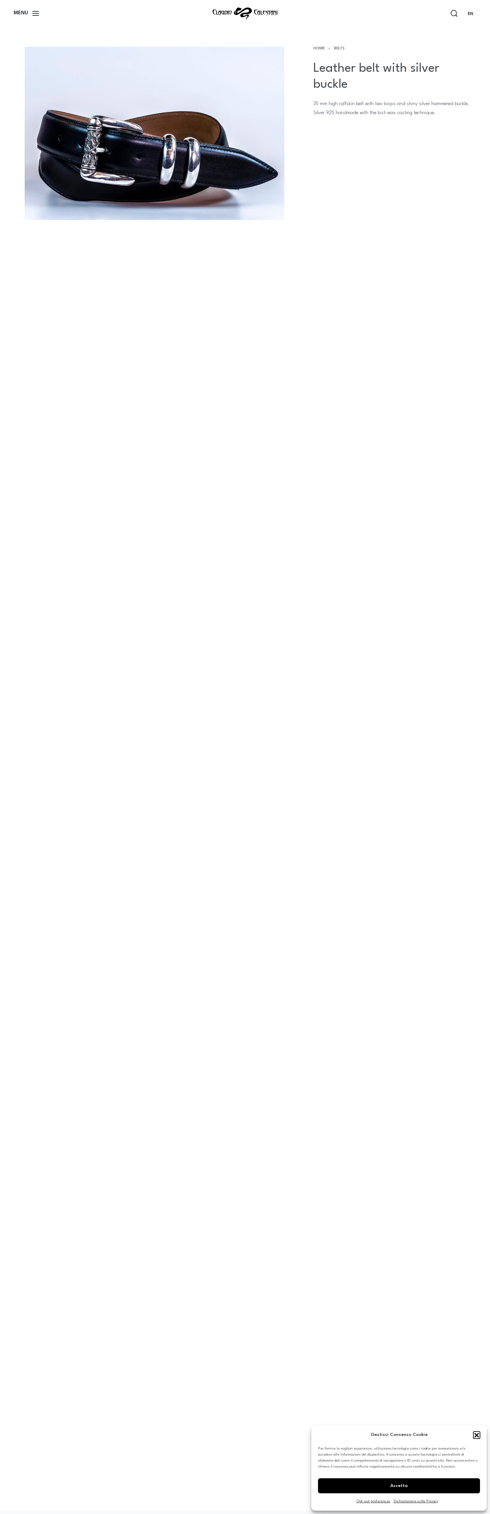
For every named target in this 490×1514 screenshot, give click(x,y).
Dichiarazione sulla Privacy (416, 1501)
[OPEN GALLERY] (154, 133)
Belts (339, 48)
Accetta (399, 1485)
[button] (476, 1435)
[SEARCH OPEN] (454, 13)
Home (319, 48)
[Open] (26, 13)
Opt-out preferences (373, 1501)
